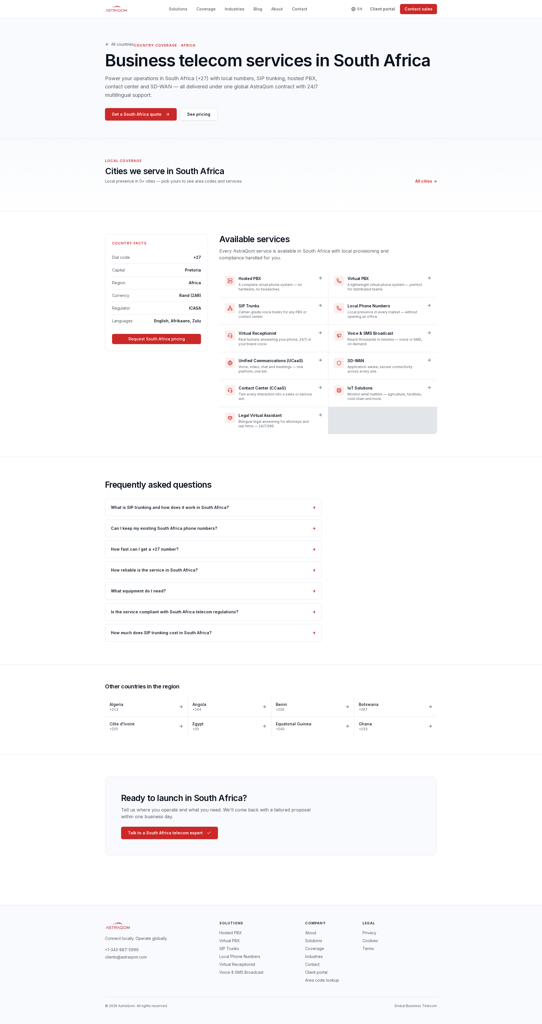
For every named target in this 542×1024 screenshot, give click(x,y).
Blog (257, 8)
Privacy (369, 932)
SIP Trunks (229, 948)
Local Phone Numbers (239, 956)
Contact (299, 8)
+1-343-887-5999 (122, 949)
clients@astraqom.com (126, 957)
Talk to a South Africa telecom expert (165, 832)
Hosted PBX (230, 932)
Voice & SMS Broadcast (241, 972)
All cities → (426, 181)
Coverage (206, 8)
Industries (234, 8)
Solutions (178, 8)
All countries (122, 44)
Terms (368, 948)
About (277, 8)
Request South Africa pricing (156, 338)
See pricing (198, 114)
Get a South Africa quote (136, 114)
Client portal (382, 8)
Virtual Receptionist (237, 964)
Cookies (370, 940)
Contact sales (418, 8)
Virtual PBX (229, 940)
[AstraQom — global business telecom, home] (116, 9)
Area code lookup (322, 980)
